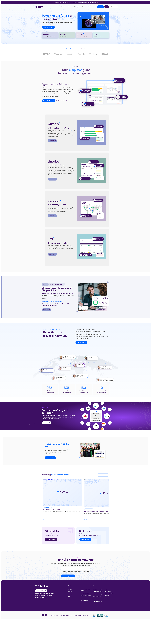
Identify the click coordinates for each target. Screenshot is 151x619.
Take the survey (93, 2)
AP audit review (84, 600)
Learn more (51, 140)
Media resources (97, 596)
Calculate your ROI (50, 539)
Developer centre (97, 601)
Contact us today (40, 590)
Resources (76, 6)
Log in (106, 6)
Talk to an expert (81, 342)
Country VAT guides (98, 589)
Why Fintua (108, 589)
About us (90, 6)
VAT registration (85, 593)
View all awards (49, 457)
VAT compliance (69, 130)
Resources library (97, 594)
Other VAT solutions (86, 603)
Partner (83, 6)
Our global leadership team (109, 592)
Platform (63, 6)
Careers (107, 595)
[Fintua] (39, 7)
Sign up (67, 576)
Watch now (45, 309)
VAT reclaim (83, 598)
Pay (69, 596)
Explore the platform (48, 100)
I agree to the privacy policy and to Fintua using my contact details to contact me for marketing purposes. (76, 572)
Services (69, 6)
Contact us (100, 6)
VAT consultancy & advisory (85, 589)
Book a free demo (85, 539)
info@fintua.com (39, 599)
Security (107, 598)
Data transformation (86, 595)
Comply (70, 589)
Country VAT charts (98, 591)
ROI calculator (96, 599)
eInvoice (70, 591)
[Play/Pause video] (107, 28)
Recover (70, 594)
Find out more (47, 27)
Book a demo (61, 100)
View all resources (102, 474)
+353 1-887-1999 (39, 597)
